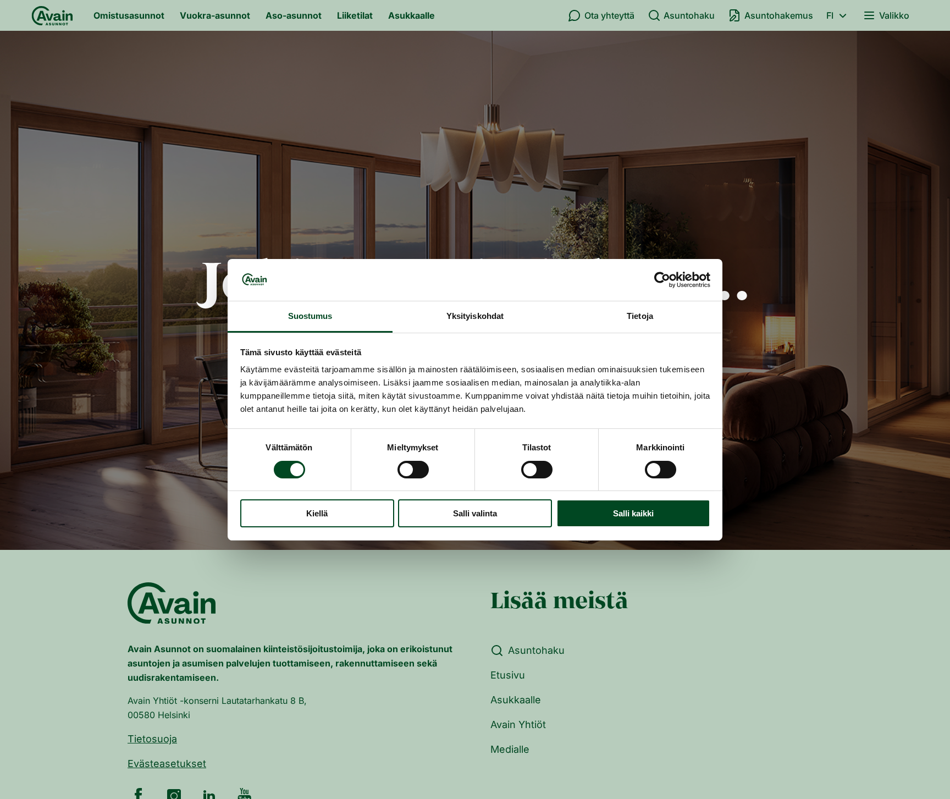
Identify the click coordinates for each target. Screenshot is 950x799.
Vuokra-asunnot (215, 15)
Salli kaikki (633, 513)
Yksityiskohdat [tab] (475, 316)
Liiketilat (355, 15)
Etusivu (507, 675)
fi (829, 15)
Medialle (509, 749)
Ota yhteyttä (609, 15)
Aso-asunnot (294, 15)
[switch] (413, 469)
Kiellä (317, 513)
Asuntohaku (689, 15)
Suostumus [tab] (310, 316)
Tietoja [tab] (640, 316)
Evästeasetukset (167, 763)
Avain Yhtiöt (518, 724)
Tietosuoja (152, 739)
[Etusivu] (52, 15)
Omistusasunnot (128, 15)
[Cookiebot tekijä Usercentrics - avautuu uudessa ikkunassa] (662, 280)
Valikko (894, 15)
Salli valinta (475, 513)
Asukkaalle (411, 15)
